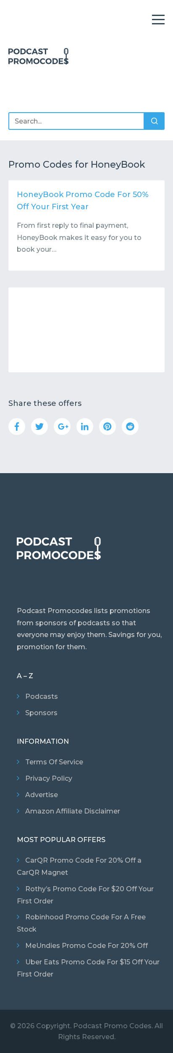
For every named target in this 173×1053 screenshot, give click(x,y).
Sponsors (41, 713)
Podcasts (41, 696)
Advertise (41, 795)
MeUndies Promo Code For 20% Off (86, 946)
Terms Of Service (54, 762)
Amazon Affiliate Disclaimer (72, 811)
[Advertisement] (86, 330)
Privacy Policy (48, 778)
